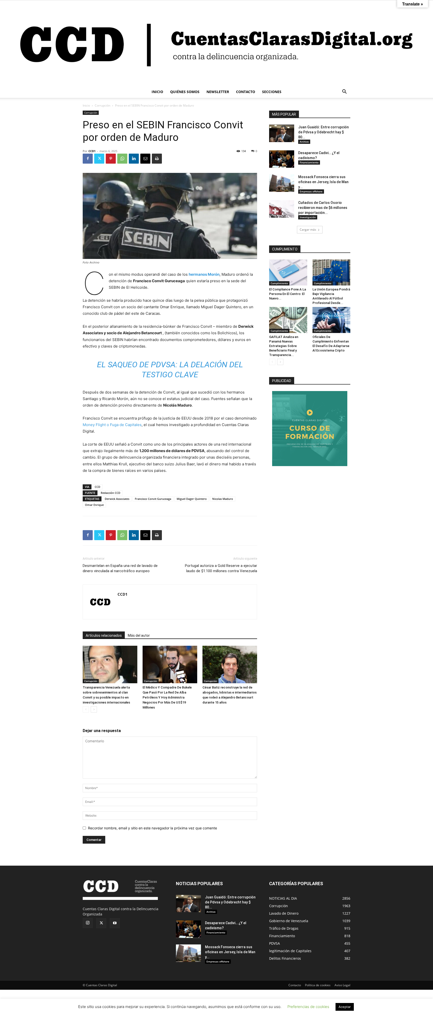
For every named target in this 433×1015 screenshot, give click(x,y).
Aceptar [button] (345, 1007)
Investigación (308, 217)
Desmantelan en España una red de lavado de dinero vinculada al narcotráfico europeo (120, 568)
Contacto (294, 985)
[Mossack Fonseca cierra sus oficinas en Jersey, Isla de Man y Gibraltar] (281, 183)
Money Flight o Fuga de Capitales (112, 424)
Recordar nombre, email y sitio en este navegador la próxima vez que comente (152, 828)
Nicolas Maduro (222, 499)
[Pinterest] (111, 159)
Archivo (304, 141)
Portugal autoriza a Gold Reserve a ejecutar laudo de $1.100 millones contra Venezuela (221, 568)
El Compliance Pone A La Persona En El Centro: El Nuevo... (287, 293)
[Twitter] (99, 159)
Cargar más (308, 229)
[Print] (157, 159)
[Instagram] (88, 923)
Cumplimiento (279, 283)
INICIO (157, 91)
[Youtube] (115, 923)
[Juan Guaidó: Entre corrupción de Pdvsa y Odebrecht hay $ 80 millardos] (281, 133)
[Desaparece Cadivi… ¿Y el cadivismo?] (281, 159)
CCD (97, 487)
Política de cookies (318, 985)
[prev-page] (86, 709)
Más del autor (139, 635)
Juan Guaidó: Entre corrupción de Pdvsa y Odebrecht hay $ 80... (323, 132)
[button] (344, 92)
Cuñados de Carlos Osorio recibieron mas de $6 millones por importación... (322, 208)
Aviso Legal (342, 985)
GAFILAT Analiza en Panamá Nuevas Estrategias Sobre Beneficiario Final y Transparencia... (283, 346)
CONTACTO (245, 91)
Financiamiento (309, 162)
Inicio (86, 105)
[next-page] (94, 709)
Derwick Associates (117, 499)
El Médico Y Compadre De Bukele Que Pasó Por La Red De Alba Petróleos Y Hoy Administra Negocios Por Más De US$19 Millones (167, 697)
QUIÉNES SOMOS (184, 91)
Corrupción (102, 105)
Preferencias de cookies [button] (308, 1006)
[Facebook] (88, 159)
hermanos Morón (204, 274)
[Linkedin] (134, 159)
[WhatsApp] (122, 159)
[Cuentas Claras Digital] (216, 43)
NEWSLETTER (217, 91)
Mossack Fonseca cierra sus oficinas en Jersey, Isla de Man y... (323, 182)
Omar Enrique (94, 505)
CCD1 (91, 151)
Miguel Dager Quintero (192, 499)
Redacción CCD (110, 493)
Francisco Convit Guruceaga (153, 499)
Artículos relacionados (104, 635)
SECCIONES (271, 91)
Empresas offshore (311, 191)
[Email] (145, 159)
